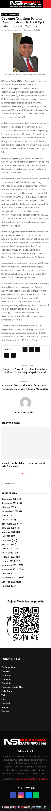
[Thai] (46, 807)
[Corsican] (4, 807)
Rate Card (6, 691)
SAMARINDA (13, 14)
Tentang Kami (8, 667)
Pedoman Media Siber (12, 687)
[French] (19, 807)
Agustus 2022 (8, 581)
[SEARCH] (47, 483)
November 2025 (9, 503)
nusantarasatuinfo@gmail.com (32, 779)
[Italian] (30, 807)
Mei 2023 (5, 544)
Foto (3, 699)
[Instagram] (21, 795)
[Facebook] (13, 795)
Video (4, 695)
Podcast (5, 703)
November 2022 (9, 569)
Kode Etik (6, 683)
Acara (4, 707)
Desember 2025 (9, 499)
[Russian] (37, 807)
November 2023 (9, 523)
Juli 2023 (5, 536)
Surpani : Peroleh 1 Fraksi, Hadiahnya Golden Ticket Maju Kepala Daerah (25, 370)
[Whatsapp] (36, 795)
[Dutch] (7, 807)
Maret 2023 (7, 552)
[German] (22, 807)
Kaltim (4, 14)
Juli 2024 (6, 519)
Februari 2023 (8, 556)
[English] (11, 807)
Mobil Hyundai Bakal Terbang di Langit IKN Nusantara (23, 464)
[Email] (29, 795)
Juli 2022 (5, 586)
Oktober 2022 (8, 573)
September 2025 (10, 511)
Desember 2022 (9, 565)
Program (5, 679)
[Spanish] (41, 807)
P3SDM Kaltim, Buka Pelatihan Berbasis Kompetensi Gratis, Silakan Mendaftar (25, 387)
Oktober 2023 (8, 528)
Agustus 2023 (8, 532)
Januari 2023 (8, 561)
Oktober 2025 (8, 507)
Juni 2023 (6, 540)
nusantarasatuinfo (12, 30)
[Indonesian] (26, 807)
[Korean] (33, 807)
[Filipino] (15, 807)
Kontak (5, 711)
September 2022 (10, 577)
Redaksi (5, 671)
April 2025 (6, 515)
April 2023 (6, 548)
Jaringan (6, 675)
